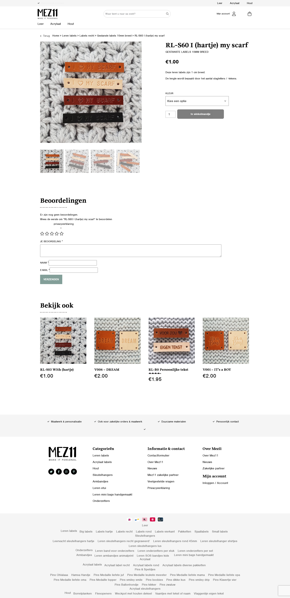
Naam (44, 262)
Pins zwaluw (167, 584)
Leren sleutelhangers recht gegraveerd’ (124, 541)
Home (55, 35)
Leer (219, 3)
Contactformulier (158, 455)
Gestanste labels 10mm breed (114, 35)
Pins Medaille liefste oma (70, 580)
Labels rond (144, 531)
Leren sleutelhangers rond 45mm (175, 541)
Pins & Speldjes (145, 569)
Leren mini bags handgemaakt (112, 494)
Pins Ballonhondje (126, 584)
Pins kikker (149, 584)
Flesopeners (103, 593)
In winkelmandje (200, 114)
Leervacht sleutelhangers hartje (73, 541)
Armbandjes (100, 481)
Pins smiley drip (199, 580)
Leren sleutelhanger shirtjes (218, 541)
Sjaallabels (202, 531)
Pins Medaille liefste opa (224, 575)
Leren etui (99, 488)
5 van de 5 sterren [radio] (62, 234)
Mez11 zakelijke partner (163, 475)
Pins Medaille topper (103, 580)
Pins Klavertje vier (224, 580)
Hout (249, 3)
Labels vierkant (165, 531)
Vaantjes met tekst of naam (172, 593)
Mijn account (223, 13)
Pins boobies (154, 580)
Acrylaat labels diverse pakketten (184, 565)
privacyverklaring (64, 224)
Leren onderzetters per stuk (156, 551)
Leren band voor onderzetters (114, 551)
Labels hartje (104, 531)
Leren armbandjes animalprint (113, 555)
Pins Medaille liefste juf (109, 575)
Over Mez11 (155, 462)
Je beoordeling (51, 241)
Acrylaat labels (102, 462)
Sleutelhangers (103, 475)
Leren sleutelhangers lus (145, 546)
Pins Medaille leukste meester (147, 575)
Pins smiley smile (131, 580)
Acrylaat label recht (117, 565)
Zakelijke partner (214, 468)
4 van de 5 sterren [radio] (57, 234)
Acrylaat (234, 3)
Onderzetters (101, 501)
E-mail (45, 270)
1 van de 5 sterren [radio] (42, 234)
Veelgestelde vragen (161, 481)
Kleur (169, 93)
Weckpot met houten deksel (133, 593)
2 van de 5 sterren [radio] (47, 234)
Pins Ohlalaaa (59, 575)
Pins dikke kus (175, 580)
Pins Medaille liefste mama (187, 575)
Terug (46, 36)
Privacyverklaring (159, 488)
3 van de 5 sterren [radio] (52, 234)
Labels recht (87, 35)
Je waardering (50, 228)
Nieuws (152, 468)
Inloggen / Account (215, 483)
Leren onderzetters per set (195, 551)
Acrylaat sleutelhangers (145, 588)
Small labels (220, 531)
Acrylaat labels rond (146, 565)
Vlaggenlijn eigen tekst (209, 593)
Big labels (86, 531)
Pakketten (184, 531)
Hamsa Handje (80, 575)
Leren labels (69, 35)
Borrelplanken (82, 593)
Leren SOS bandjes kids (153, 555)
